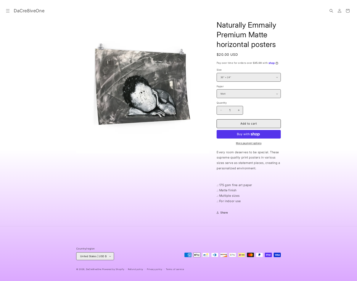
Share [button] (224, 212)
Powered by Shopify (113, 269)
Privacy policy (154, 269)
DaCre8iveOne (94, 269)
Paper (220, 86)
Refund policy (135, 269)
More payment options (248, 143)
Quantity (222, 102)
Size (219, 69)
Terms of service (175, 269)
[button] (8, 11)
